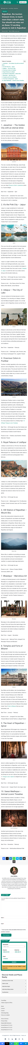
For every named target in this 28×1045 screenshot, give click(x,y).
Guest (4, 956)
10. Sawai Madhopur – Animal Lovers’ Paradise (13, 80)
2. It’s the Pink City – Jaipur (8, 66)
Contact (3, 1008)
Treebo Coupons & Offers (6, 1002)
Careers (3, 1010)
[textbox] (14, 947)
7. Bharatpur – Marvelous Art (8, 75)
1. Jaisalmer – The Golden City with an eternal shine (13, 64)
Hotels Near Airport (14, 986)
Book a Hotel (23, 2)
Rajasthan (16, 8)
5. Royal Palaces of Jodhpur (8, 72)
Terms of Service (4, 1018)
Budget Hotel (5, 8)
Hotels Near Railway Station (14, 989)
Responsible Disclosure (6, 1023)
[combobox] (14, 947)
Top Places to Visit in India (14, 980)
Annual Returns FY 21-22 (6, 1029)
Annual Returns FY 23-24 (6, 1025)
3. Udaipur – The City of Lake (8, 68)
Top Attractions (14, 992)
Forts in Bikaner (12, 706)
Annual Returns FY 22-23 (6, 1027)
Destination (5, 944)
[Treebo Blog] (7, 2)
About (2, 1006)
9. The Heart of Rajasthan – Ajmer (10, 78)
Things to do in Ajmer (8, 776)
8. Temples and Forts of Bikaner (9, 77)
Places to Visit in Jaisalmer (16, 185)
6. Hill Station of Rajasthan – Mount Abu (11, 73)
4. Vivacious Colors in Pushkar (9, 70)
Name (2, 917)
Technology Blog (4, 1012)
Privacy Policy (4, 1020)
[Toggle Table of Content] (23, 61)
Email (2, 923)
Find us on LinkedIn (5, 1015)
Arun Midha (14, 876)
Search (14, 962)
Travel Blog (10, 8)
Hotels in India (14, 983)
